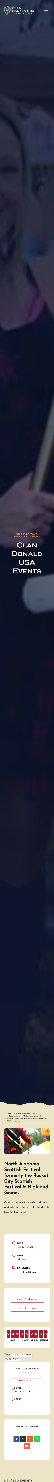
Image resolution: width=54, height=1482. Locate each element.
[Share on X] (23, 1439)
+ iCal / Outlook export (27, 1308)
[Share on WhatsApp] (37, 1439)
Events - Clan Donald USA (25, 1114)
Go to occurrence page (27, 1380)
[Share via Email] (27, 1446)
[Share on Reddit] (30, 1439)
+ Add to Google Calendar (28, 1299)
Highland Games (14, 1116)
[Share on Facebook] (17, 1439)
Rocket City (12, 1359)
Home (10, 1114)
